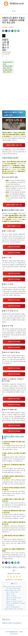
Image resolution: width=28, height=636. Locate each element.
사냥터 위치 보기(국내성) (14, 247)
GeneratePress (14, 633)
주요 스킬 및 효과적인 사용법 (13, 588)
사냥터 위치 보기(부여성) (14, 252)
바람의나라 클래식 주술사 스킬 (14, 145)
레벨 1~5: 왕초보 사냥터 (12, 592)
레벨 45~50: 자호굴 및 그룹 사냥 (14, 601)
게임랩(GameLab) (16, 4)
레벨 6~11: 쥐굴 (10, 594)
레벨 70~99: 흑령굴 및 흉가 (13, 607)
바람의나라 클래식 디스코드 (14, 226)
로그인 (14, 623)
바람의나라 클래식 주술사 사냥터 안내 (12, 586)
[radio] (8, 576)
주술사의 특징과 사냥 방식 (10, 158)
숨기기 (15, 583)
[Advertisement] (14, 90)
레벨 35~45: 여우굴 (11, 599)
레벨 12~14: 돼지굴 (11, 596)
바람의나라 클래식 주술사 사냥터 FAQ (14, 609)
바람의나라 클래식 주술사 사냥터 (14, 210)
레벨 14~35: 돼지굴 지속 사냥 (13, 597)
